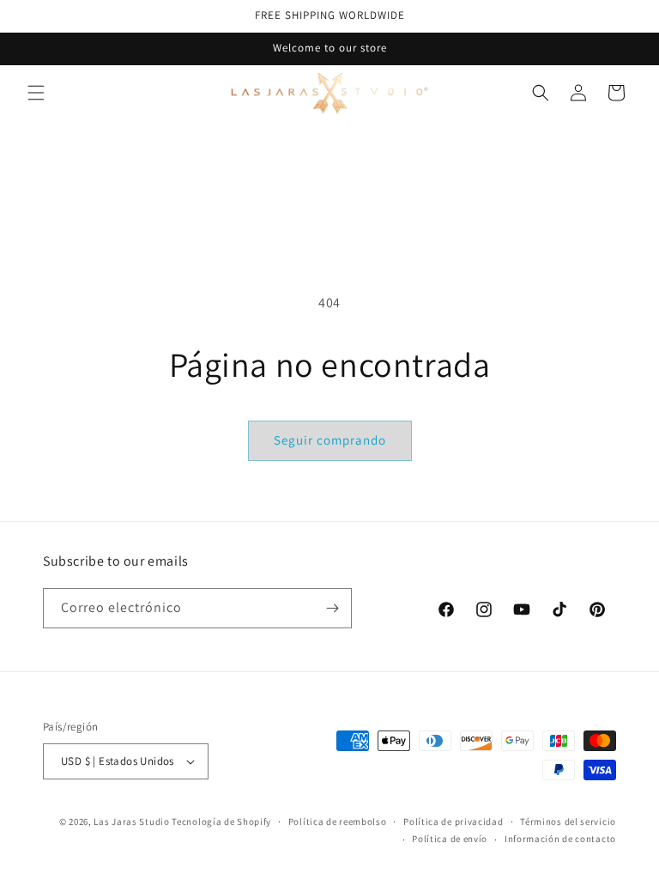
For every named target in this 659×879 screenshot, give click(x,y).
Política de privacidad (453, 821)
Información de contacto (560, 839)
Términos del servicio (568, 821)
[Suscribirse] (332, 608)
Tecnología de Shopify (221, 821)
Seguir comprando (330, 440)
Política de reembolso (337, 821)
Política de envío (449, 839)
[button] (36, 93)
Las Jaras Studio (131, 821)
